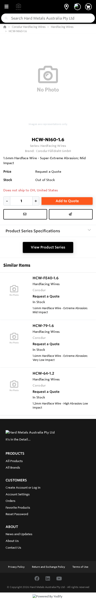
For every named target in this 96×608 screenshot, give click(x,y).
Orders (10, 501)
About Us (12, 541)
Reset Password (17, 514)
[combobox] (48, 18)
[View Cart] (88, 6)
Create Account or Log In (23, 487)
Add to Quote (67, 201)
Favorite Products (18, 507)
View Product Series (48, 247)
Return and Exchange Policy (49, 566)
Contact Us (13, 547)
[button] (66, 7)
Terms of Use (80, 566)
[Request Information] (25, 214)
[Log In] (77, 6)
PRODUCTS (15, 453)
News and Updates (19, 534)
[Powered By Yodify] (48, 600)
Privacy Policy (16, 566)
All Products (14, 461)
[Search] (5, 18)
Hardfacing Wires (53, 146)
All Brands (13, 467)
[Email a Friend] (71, 214)
